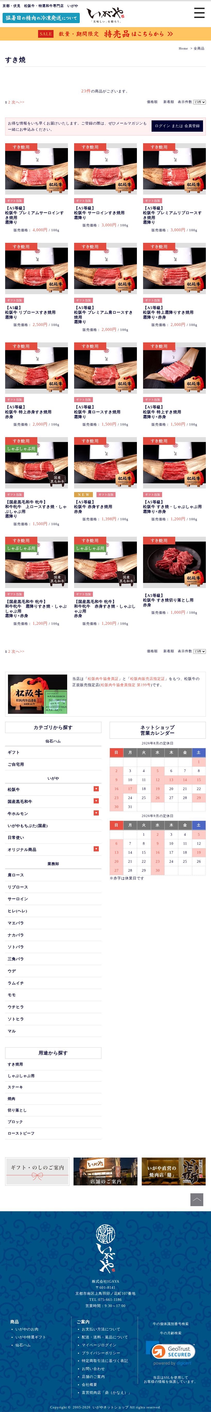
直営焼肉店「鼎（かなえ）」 (107, 1392)
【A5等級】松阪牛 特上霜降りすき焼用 (168, 312)
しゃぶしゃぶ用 (21, 1076)
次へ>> (18, 102)
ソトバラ (16, 947)
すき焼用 (15, 1064)
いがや (53, 778)
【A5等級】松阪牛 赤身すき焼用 (93, 507)
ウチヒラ (16, 1007)
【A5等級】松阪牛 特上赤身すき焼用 (28, 412)
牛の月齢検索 (171, 1333)
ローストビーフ (21, 1133)
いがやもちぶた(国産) (28, 825)
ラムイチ (16, 983)
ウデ (12, 971)
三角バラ (16, 959)
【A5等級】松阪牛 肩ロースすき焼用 (97, 412)
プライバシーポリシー (101, 1353)
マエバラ (16, 923)
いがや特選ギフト (30, 1337)
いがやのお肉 (27, 1329)
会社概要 (89, 1384)
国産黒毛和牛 (20, 801)
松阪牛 (14, 789)
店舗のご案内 (93, 1377)
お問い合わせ (93, 1369)
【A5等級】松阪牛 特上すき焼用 (162, 412)
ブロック (15, 1122)
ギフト (14, 752)
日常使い (16, 837)
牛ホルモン (18, 813)
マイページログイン (99, 1345)
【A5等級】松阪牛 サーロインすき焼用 (99, 213)
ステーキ (15, 1087)
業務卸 (53, 864)
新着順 (168, 102)
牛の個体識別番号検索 (171, 1324)
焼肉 (11, 1099)
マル (12, 1031)
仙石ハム (53, 741)
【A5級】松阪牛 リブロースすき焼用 (30, 312)
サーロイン (18, 899)
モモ (12, 995)
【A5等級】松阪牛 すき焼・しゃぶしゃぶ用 (172, 507)
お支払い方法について (101, 1329)
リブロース (18, 887)
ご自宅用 (16, 764)
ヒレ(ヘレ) (17, 911)
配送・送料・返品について (105, 1337)
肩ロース (16, 875)
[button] (171, 1353)
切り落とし (17, 1110)
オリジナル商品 (22, 849)
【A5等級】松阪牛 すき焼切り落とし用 (168, 600)
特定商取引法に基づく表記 (105, 1361)
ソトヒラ (16, 1019)
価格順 (152, 102)
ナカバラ (16, 935)
